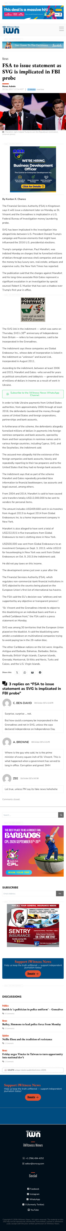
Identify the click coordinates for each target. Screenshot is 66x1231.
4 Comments (9, 1013)
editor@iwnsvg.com (34, 1163)
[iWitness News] (33, 1133)
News (5, 59)
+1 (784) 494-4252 (35, 1158)
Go (60, 893)
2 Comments (9, 1028)
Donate (31, 974)
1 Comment (9, 1043)
